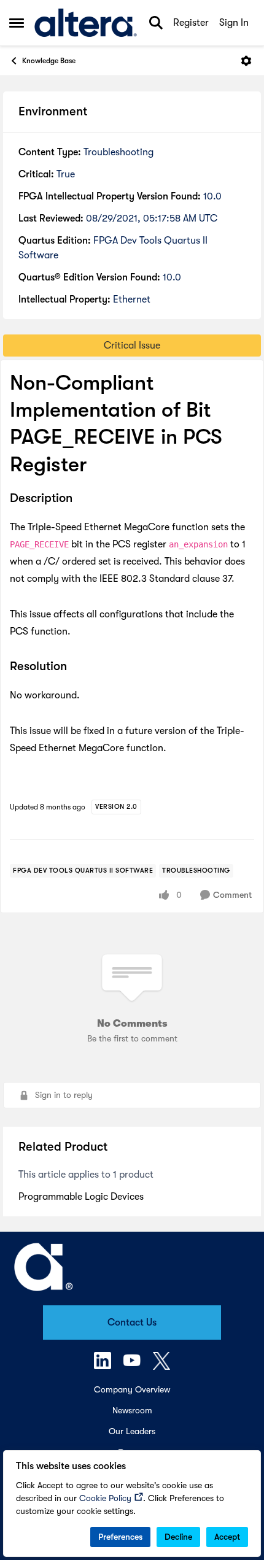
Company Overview (132, 1389)
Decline (178, 1537)
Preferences (120, 1537)
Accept (227, 1537)
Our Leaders (132, 1431)
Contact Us (132, 1322)
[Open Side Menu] (16, 23)
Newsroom (132, 1410)
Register (191, 22)
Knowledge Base (49, 60)
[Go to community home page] (85, 22)
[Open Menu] (246, 60)
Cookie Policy (105, 1498)
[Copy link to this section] (82, 499)
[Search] (156, 22)
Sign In (234, 22)
